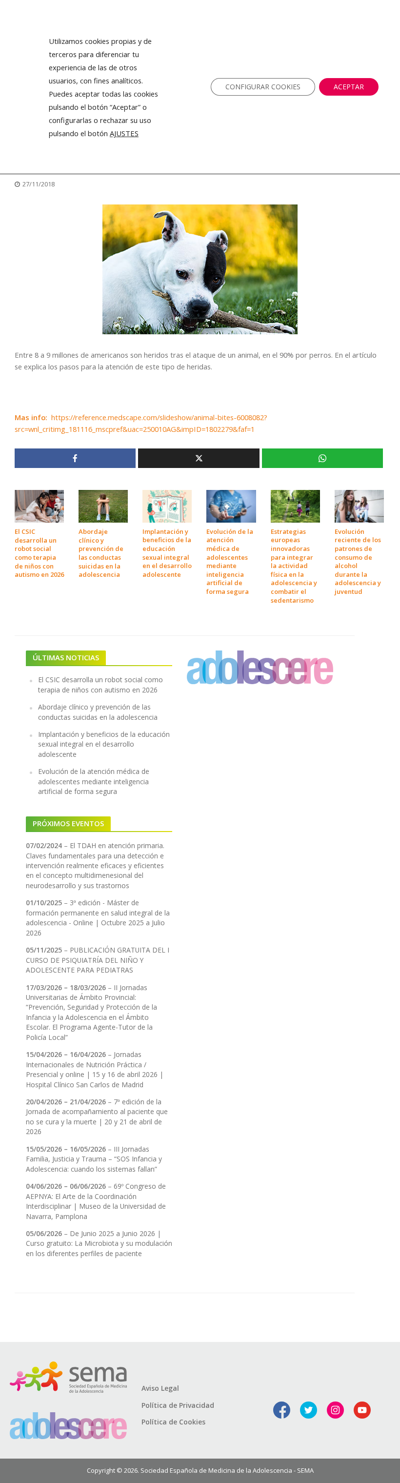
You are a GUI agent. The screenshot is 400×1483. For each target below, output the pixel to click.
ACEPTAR (349, 86)
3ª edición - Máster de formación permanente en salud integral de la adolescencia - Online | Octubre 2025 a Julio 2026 (98, 917)
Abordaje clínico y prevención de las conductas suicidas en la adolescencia (101, 553)
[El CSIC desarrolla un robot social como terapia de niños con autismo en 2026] (39, 505)
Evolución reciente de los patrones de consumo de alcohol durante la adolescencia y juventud (358, 562)
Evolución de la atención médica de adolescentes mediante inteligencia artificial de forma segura (229, 562)
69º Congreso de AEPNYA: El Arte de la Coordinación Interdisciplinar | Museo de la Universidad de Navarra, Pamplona (96, 1200)
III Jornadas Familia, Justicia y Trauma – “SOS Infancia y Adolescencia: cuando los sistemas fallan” (94, 1159)
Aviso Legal (160, 1388)
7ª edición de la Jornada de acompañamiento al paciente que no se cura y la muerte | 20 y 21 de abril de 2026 (97, 1116)
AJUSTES (124, 133)
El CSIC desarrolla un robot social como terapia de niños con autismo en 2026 (39, 553)
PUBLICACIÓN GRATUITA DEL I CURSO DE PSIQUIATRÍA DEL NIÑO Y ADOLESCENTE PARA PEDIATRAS (97, 960)
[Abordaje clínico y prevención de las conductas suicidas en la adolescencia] (103, 505)
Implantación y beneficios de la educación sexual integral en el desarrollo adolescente (167, 553)
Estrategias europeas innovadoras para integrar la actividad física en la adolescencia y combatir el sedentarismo (294, 566)
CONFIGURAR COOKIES (262, 86)
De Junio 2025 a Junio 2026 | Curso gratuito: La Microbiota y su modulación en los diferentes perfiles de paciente (99, 1243)
